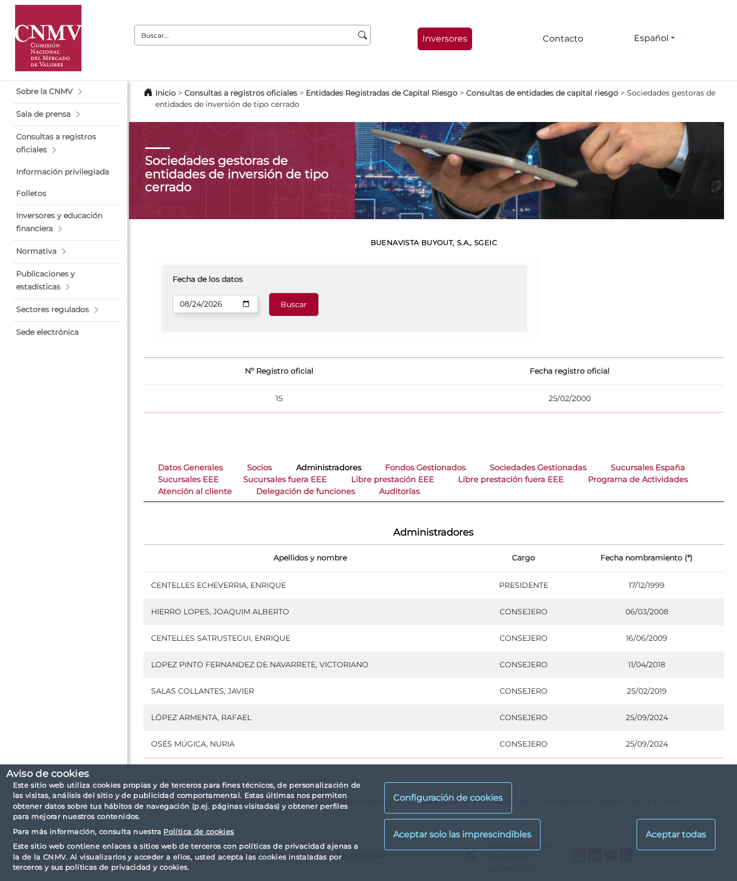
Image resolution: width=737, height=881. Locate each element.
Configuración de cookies (448, 798)
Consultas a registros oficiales (241, 93)
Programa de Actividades (638, 479)
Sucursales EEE (188, 479)
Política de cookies (198, 831)
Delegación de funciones (305, 491)
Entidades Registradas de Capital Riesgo (382, 93)
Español (651, 38)
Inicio (165, 93)
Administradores (328, 467)
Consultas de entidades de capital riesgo (542, 93)
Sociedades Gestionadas (538, 467)
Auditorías (399, 491)
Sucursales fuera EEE (285, 479)
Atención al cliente (195, 491)
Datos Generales (190, 467)
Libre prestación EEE (392, 479)
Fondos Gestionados (425, 467)
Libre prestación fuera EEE (511, 479)
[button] (67, 92)
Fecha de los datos (208, 279)
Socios (259, 467)
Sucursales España (648, 467)
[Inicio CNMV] (48, 38)
